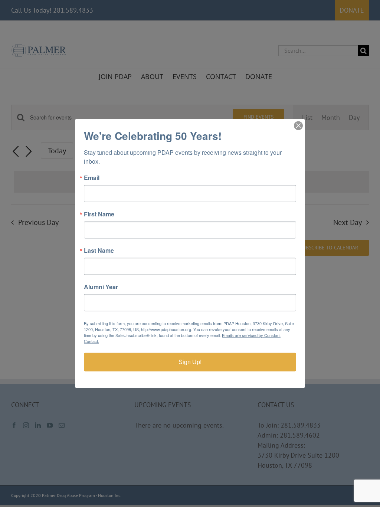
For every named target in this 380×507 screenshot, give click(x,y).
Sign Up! (190, 362)
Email (91, 178)
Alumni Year (101, 287)
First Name (99, 214)
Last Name (99, 251)
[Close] (298, 125)
